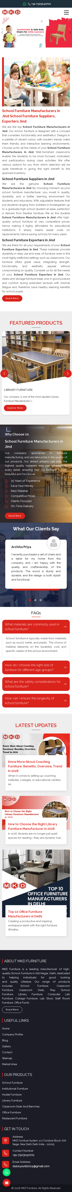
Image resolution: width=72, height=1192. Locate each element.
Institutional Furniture (15, 1088)
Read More (12, 298)
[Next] (68, 373)
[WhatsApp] (6, 1172)
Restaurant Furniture (14, 1118)
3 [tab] (40, 600)
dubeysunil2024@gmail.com (31, 1166)
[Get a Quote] (6, 1183)
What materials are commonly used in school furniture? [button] (32, 626)
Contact (7, 1052)
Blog (5, 1040)
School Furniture (12, 1082)
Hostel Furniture (11, 1094)
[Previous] (4, 373)
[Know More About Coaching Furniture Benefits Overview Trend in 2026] (36, 750)
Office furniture (11, 1112)
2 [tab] (35, 600)
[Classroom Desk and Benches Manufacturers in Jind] (36, 356)
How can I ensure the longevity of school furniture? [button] (29, 700)
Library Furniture (12, 1100)
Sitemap (7, 1058)
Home (5, 1028)
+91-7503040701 (41, 3)
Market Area (9, 1064)
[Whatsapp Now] (24, 4)
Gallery (6, 1046)
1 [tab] (30, 600)
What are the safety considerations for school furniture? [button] (33, 684)
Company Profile (12, 1034)
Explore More (15, 408)
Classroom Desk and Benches (27, 390)
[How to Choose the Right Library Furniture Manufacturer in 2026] (36, 813)
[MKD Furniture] (11, 12)
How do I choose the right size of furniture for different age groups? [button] (29, 667)
